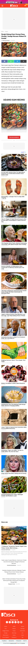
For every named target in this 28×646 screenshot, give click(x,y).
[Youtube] (18, 622)
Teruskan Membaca (14, 137)
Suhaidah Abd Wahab (5, 549)
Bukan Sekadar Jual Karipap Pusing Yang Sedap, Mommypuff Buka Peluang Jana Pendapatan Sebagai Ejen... (14, 580)
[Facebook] (7, 622)
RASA (2, 31)
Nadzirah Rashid (6, 40)
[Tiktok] (15, 622)
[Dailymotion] (21, 622)
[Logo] (14, 6)
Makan (6, 31)
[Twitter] (13, 622)
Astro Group (23, 643)
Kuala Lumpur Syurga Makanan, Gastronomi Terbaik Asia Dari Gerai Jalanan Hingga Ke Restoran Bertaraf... (14, 561)
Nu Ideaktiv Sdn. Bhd (13, 643)
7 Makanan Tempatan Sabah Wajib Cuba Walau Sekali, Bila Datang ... (14, 547)
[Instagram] (10, 622)
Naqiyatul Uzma (11, 583)
